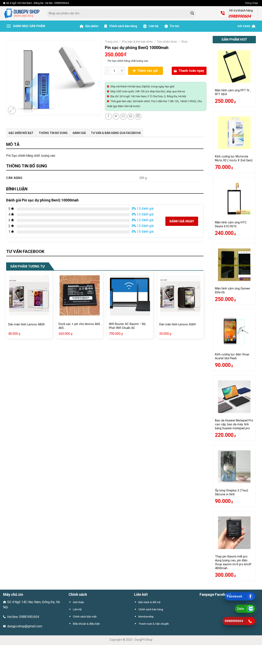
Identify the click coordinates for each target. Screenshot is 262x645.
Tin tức (174, 26)
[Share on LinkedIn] (138, 116)
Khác (184, 41)
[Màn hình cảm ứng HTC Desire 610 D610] (234, 198)
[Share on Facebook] (108, 116)
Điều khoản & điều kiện (86, 623)
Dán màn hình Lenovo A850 (26, 324)
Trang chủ (111, 41)
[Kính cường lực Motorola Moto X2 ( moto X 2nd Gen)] (234, 132)
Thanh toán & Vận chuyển (153, 623)
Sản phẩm (91, 26)
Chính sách (78, 594)
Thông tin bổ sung (53, 133)
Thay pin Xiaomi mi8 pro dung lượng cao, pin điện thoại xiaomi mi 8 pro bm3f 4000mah (233, 562)
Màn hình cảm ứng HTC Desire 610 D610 (230, 224)
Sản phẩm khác (167, 41)
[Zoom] (12, 110)
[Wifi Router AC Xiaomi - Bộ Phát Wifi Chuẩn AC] (130, 295)
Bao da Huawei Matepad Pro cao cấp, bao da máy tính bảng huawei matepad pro (234, 424)
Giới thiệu (78, 602)
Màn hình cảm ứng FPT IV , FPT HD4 (233, 92)
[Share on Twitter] (116, 116)
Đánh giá (79, 133)
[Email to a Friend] (123, 116)
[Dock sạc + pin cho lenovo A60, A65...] (80, 295)
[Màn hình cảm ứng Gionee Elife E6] (234, 264)
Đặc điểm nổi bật (21, 133)
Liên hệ (153, 26)
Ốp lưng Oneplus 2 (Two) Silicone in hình (231, 492)
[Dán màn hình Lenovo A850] (29, 295)
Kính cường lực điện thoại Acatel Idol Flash (232, 356)
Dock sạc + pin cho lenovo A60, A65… (80, 326)
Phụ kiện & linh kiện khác (137, 41)
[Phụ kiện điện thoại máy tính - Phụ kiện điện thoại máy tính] (21, 13)
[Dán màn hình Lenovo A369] (180, 295)
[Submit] (192, 13)
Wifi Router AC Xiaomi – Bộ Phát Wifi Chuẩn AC (127, 326)
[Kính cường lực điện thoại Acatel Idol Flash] (234, 330)
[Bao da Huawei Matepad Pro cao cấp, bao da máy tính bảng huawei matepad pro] (234, 396)
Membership (146, 616)
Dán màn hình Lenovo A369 (177, 324)
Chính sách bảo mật (85, 616)
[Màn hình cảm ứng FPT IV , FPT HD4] (234, 66)
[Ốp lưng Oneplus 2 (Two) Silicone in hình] (234, 466)
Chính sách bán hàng (123, 26)
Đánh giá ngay (181, 221)
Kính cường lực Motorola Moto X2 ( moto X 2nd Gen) (233, 158)
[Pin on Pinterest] (130, 116)
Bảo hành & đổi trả (149, 602)
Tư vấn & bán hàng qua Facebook (116, 133)
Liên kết (141, 594)
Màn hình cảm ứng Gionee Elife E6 (232, 290)
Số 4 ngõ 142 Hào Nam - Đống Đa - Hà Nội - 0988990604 (37, 3)
